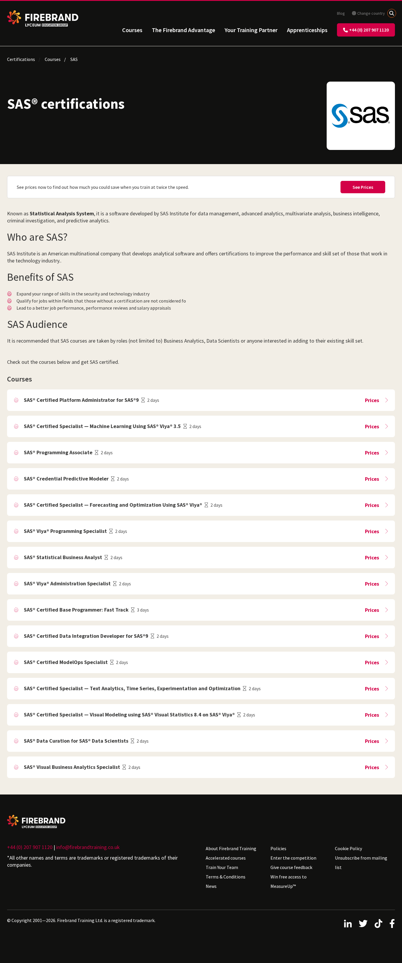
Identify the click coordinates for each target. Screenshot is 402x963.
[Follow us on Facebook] (392, 923)
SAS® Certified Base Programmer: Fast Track (76, 609)
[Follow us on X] (363, 923)
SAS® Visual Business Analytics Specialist (72, 767)
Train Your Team (222, 867)
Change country (371, 13)
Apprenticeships (307, 30)
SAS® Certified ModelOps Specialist (66, 662)
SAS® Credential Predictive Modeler (66, 478)
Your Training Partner (251, 30)
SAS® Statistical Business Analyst (63, 557)
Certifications (21, 59)
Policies (278, 848)
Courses (132, 30)
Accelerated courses (226, 858)
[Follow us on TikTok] (378, 923)
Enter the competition (293, 858)
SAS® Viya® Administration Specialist (67, 583)
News (211, 886)
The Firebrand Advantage (183, 30)
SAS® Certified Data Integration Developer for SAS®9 (86, 635)
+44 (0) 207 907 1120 (369, 30)
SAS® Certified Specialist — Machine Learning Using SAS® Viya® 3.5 (102, 426)
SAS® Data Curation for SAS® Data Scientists (76, 740)
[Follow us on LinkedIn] (348, 923)
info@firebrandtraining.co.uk (88, 847)
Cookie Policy (348, 848)
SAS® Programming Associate (58, 452)
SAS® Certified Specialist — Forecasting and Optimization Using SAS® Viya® (113, 504)
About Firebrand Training (231, 848)
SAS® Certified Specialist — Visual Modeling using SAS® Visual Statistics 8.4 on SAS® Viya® (129, 714)
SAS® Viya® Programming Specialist (65, 531)
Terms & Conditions (225, 877)
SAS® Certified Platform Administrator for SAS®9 (81, 400)
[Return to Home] (42, 18)
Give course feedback (291, 867)
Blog (341, 13)
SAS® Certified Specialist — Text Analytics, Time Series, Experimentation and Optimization (132, 688)
